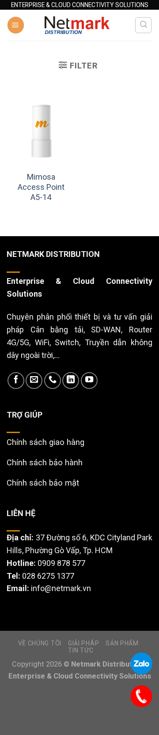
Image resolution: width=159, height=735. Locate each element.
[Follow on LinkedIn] (70, 380)
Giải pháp (83, 643)
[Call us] (52, 380)
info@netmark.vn (61, 588)
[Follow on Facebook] (16, 380)
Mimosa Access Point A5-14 (41, 187)
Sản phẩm (122, 643)
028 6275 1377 (48, 575)
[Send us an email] (34, 380)
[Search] (143, 25)
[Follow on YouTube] (89, 380)
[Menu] (16, 25)
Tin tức (80, 650)
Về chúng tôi (39, 643)
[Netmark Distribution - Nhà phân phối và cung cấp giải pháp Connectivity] (77, 25)
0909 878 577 (61, 563)
